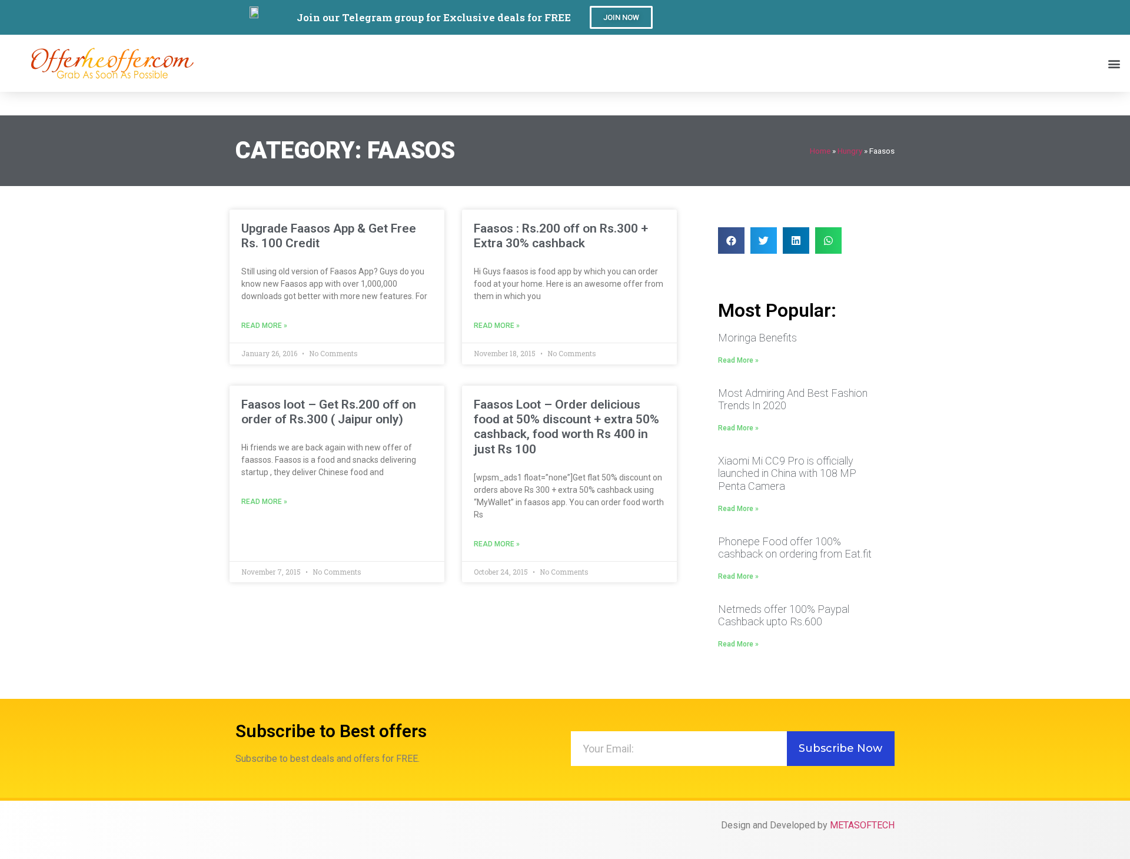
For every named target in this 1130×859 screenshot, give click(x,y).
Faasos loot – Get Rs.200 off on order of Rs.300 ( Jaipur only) (328, 411)
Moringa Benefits (757, 337)
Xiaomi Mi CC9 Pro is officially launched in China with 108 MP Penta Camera (787, 473)
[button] (621, 17)
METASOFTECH (862, 825)
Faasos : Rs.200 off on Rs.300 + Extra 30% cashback (561, 235)
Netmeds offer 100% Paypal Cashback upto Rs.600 (783, 615)
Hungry (849, 150)
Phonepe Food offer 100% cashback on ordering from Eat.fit (795, 547)
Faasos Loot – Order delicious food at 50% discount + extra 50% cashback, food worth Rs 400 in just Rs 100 (566, 426)
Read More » (264, 325)
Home (820, 150)
